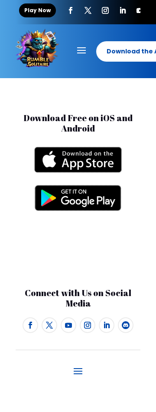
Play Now (37, 10)
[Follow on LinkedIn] (106, 325)
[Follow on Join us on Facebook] (71, 10)
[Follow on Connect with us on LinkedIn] (123, 10)
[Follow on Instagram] (105, 10)
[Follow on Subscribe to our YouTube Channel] (140, 10)
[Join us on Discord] (125, 325)
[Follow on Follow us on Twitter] (88, 10)
